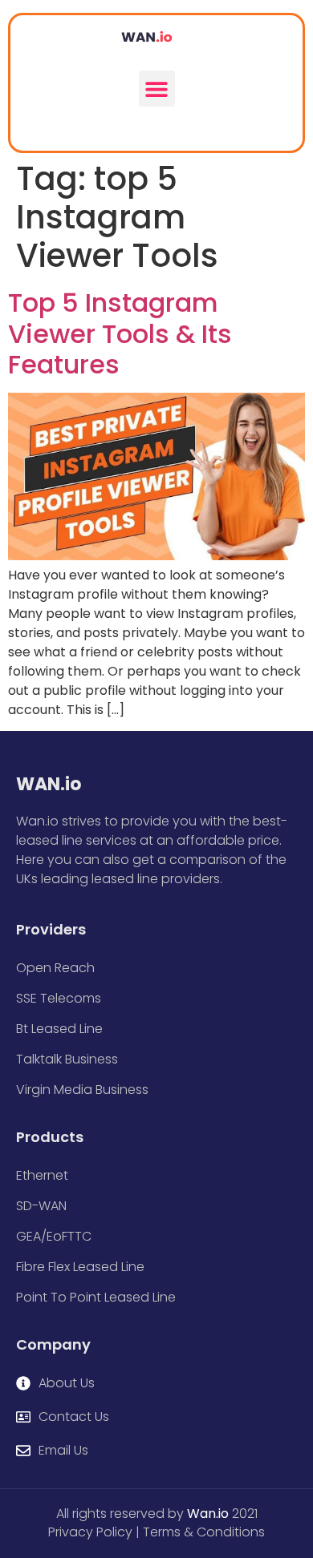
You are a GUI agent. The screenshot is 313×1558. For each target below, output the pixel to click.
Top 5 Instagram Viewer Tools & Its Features (120, 333)
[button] (157, 89)
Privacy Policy (90, 1532)
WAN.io (48, 784)
